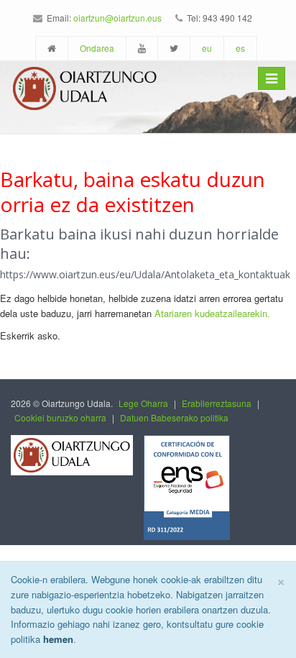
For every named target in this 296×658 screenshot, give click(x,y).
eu (207, 48)
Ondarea (97, 48)
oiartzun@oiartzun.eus (117, 18)
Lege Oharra (143, 403)
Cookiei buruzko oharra (60, 417)
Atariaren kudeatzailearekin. (212, 313)
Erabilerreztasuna (216, 403)
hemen (58, 639)
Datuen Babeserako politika (174, 417)
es (240, 48)
